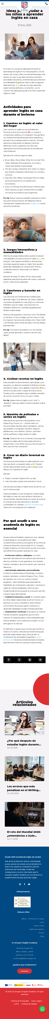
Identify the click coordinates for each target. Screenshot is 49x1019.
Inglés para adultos (36, 929)
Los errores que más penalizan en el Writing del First (22, 788)
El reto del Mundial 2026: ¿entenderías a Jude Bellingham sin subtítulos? (24, 834)
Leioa (42, 922)
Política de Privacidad (20, 1001)
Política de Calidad (29, 1004)
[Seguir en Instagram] (20, 884)
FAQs (42, 936)
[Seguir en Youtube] (29, 884)
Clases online (39, 926)
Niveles (41, 933)
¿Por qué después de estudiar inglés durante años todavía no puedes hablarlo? (23, 742)
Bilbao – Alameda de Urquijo (33, 919)
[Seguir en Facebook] (24, 884)
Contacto (24, 971)
